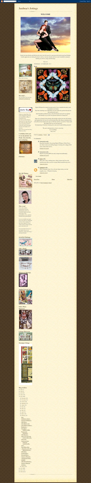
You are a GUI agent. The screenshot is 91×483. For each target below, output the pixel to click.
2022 (21, 389)
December (24, 398)
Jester (41, 159)
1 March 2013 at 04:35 (44, 172)
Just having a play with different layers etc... (26, 449)
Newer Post (36, 179)
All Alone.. (23, 464)
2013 (21, 396)
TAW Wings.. (24, 422)
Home (53, 179)
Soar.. (22, 417)
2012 (21, 468)
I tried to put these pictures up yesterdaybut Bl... (25, 442)
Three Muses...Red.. (25, 447)
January (23, 466)
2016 (21, 391)
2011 (21, 470)
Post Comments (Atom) (46, 183)
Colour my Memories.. (26, 456)
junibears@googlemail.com (24, 98)
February (24, 415)
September (24, 403)
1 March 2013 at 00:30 (44, 164)
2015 (21, 393)
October (23, 401)
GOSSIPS (23, 460)
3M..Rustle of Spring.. (25, 418)
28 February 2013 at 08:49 (44, 148)
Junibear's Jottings (28, 8)
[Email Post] (48, 134)
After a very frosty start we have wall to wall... (26, 437)
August (23, 405)
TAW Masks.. (24, 451)
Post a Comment (38, 176)
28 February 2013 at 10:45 (44, 155)
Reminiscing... (24, 427)
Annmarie (42, 167)
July (22, 406)
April (23, 412)
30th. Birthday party (25, 423)
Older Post (69, 179)
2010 (21, 471)
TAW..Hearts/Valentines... (26, 461)
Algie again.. (24, 439)
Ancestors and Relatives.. (26, 420)
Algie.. (22, 445)
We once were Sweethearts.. (24, 432)
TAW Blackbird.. (24, 434)
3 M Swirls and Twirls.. (26, 458)
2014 (21, 394)
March (23, 413)
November (24, 400)
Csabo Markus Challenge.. (26, 425)
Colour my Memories (25, 463)
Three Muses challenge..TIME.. (25, 429)
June (23, 408)
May (23, 410)
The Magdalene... (25, 453)
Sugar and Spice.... (25, 455)
